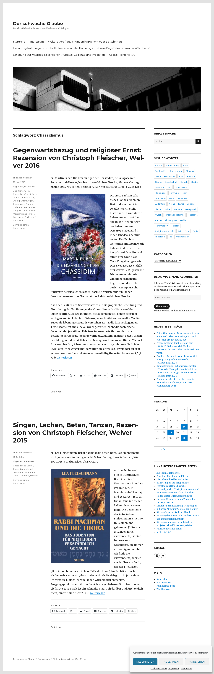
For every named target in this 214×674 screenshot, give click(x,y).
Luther (167, 209)
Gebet (158, 182)
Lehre (27, 207)
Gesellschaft (171, 182)
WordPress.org (164, 589)
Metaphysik (191, 209)
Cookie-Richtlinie (159, 668)
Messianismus (20, 214)
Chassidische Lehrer (23, 465)
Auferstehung (172, 165)
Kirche (172, 204)
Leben (190, 204)
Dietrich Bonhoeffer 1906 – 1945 (173, 479)
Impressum (173, 668)
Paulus (158, 220)
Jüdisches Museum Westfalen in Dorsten (177, 509)
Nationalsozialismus (174, 215)
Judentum (18, 207)
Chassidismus (27, 197)
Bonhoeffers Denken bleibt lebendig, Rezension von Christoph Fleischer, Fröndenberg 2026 (176, 382)
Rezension (29, 186)
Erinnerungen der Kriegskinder (173, 482)
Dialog (16, 200)
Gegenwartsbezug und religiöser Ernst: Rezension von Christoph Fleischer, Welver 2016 (78, 157)
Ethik (181, 176)
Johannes (182, 198)
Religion (175, 225)
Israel (30, 469)
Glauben (159, 187)
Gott (169, 187)
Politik (183, 220)
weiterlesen (64, 357)
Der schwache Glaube (38, 23)
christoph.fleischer (22, 177)
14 (184, 426)
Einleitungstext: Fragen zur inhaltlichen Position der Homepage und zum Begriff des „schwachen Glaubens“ (81, 48)
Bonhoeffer (161, 171)
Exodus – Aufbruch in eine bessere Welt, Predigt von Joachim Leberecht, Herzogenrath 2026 (177, 359)
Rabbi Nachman (21, 475)
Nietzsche (193, 215)
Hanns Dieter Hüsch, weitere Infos (174, 496)
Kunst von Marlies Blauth (169, 528)
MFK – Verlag (164, 532)
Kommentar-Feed (166, 586)
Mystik (31, 214)
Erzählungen (27, 200)
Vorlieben (197, 661)
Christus (190, 171)
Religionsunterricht (164, 231)
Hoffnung (174, 193)
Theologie (160, 236)
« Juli (163, 449)
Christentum (176, 171)
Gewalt (184, 182)
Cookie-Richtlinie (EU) (122, 54)
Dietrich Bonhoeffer (165, 176)
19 (171, 432)
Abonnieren (162, 306)
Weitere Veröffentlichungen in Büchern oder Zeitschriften (85, 41)
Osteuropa (18, 217)
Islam (184, 193)
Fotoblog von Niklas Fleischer (172, 486)
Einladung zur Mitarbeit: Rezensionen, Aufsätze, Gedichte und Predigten (59, 54)
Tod (170, 236)
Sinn (187, 231)
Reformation (161, 225)
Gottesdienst (181, 187)
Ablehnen (171, 661)
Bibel (185, 165)
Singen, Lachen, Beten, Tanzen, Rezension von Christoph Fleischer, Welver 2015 (75, 432)
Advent (158, 165)
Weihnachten (182, 236)
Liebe (158, 209)
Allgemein (18, 186)
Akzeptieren (145, 661)
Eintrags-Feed (164, 582)
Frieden (191, 176)
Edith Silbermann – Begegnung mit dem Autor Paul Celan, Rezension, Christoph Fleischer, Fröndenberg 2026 (178, 336)
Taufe (195, 231)
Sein (179, 231)
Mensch (178, 209)
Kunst (181, 204)
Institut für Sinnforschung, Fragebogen (177, 505)
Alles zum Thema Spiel (168, 473)
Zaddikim (18, 220)
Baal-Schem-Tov (21, 191)
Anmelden (162, 579)
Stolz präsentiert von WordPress (69, 659)
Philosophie (31, 217)
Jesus (171, 198)
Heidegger (160, 193)
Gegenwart (19, 204)
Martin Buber (28, 210)
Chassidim (18, 194)
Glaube (29, 204)
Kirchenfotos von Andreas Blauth (174, 512)
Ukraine (34, 475)
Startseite (19, 41)
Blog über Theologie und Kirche (173, 476)
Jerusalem (18, 472)
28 (184, 438)
